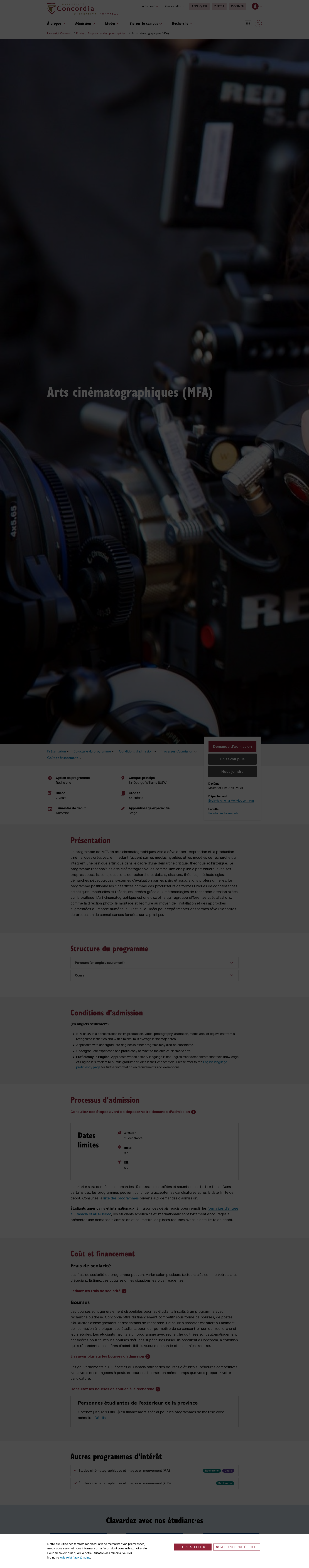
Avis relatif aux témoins (75, 1557)
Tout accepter (192, 1547)
